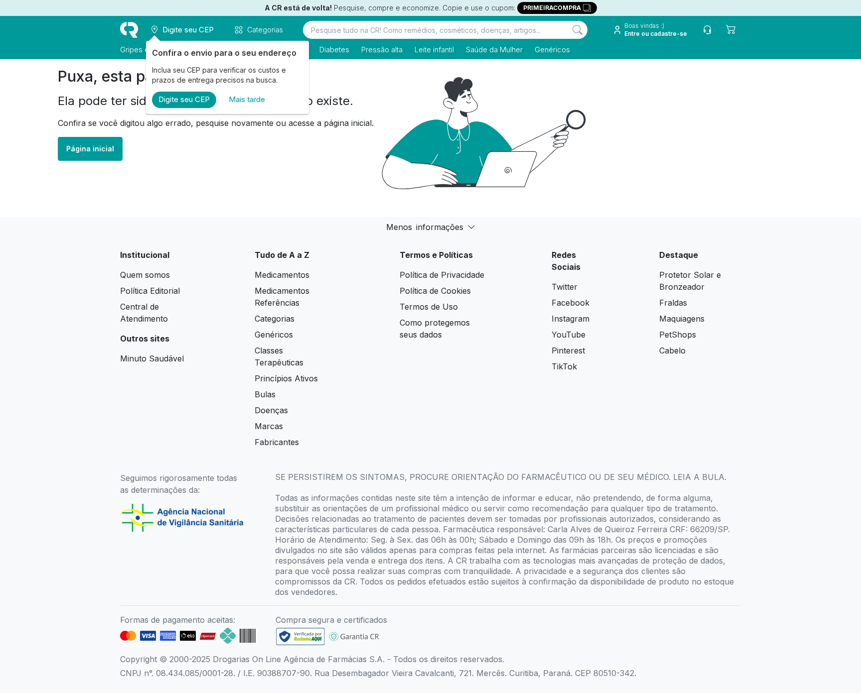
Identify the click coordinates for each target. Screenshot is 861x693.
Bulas (265, 394)
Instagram (570, 319)
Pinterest (568, 350)
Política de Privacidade (442, 275)
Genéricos (552, 49)
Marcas (269, 426)
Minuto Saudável (152, 358)
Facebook (570, 303)
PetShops (677, 335)
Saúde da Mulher (494, 49)
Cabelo (672, 350)
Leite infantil (434, 49)
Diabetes (334, 49)
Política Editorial (150, 291)
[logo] (129, 30)
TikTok (564, 366)
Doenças (271, 410)
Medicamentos (282, 275)
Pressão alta (382, 49)
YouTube (568, 335)
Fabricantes (277, 442)
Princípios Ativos (286, 378)
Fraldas (673, 303)
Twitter (564, 287)
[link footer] (300, 636)
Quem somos (145, 275)
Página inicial (90, 148)
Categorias (274, 319)
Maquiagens (682, 319)
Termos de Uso (429, 307)
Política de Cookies (435, 291)
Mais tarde (247, 99)
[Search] (577, 30)
